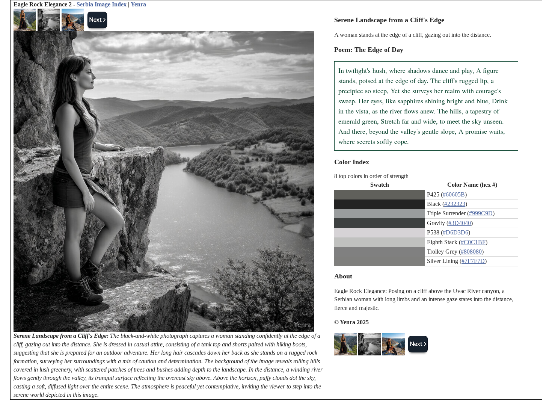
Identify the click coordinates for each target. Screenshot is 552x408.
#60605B (454, 194)
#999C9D (481, 213)
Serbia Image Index (102, 4)
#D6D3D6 (455, 232)
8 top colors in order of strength (371, 176)
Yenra (138, 4)
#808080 (471, 251)
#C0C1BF (473, 242)
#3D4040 (459, 223)
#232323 (454, 204)
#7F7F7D (473, 261)
